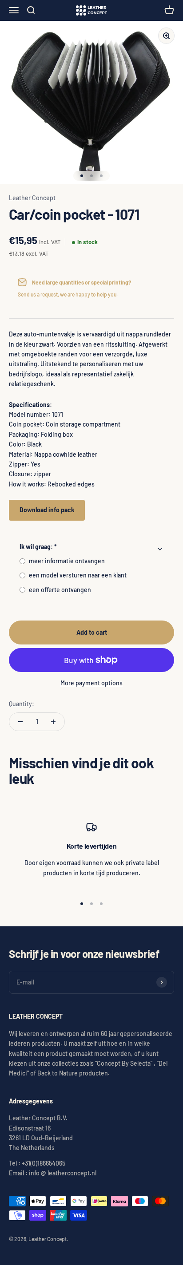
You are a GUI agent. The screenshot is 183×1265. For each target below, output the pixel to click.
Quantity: (21, 704)
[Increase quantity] (53, 722)
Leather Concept (32, 198)
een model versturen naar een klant (78, 575)
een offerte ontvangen (60, 589)
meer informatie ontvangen (67, 561)
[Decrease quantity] (20, 722)
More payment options (91, 683)
